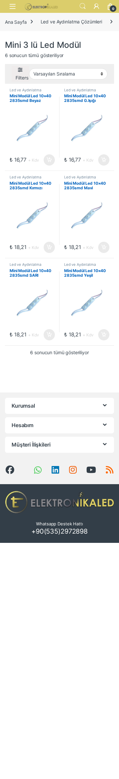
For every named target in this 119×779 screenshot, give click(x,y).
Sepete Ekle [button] (47, 160)
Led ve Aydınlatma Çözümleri (71, 21)
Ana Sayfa (16, 21)
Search (82, 6)
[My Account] (96, 6)
